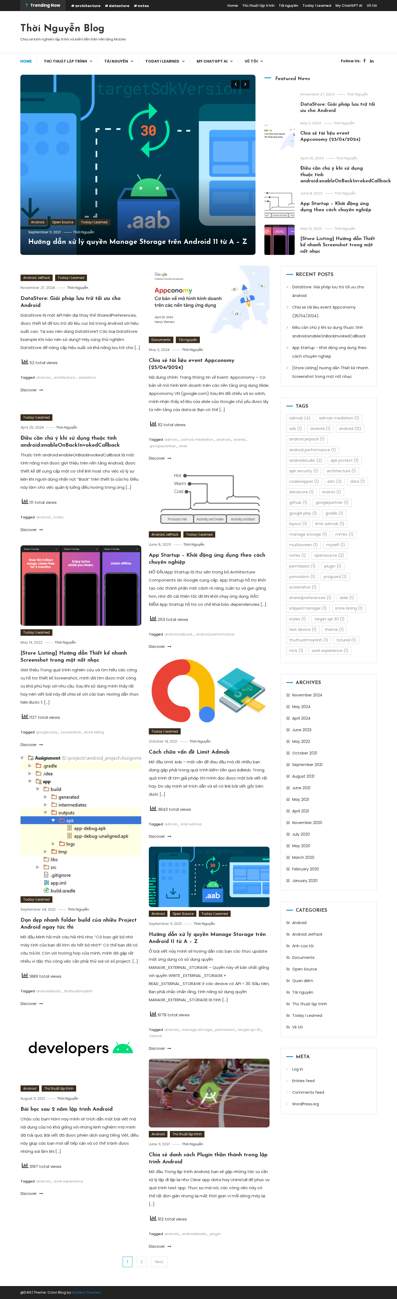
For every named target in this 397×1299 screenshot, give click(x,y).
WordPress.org (305, 1104)
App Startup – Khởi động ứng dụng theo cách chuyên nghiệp (329, 352)
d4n (334, 481)
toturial (156, 1035)
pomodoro (302, 576)
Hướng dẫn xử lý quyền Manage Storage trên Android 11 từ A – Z (137, 242)
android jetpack (178, 634)
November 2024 (307, 695)
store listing (94, 732)
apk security (303, 471)
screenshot (71, 732)
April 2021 (300, 811)
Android (37, 222)
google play (47, 732)
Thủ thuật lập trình (258, 5)
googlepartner (163, 446)
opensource (329, 555)
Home (232, 5)
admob (171, 439)
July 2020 (301, 834)
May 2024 (301, 706)
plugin (215, 1233)
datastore (119, 5)
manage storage (197, 1029)
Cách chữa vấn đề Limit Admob (189, 752)
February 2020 (305, 869)
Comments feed (308, 1092)
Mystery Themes (86, 1292)
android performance (215, 634)
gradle (334, 513)
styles (297, 619)
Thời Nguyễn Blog (62, 29)
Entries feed (303, 1080)
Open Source (62, 222)
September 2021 (307, 764)
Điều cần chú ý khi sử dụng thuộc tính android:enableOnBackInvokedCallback (329, 332)
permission (225, 1029)
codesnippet (304, 481)
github (298, 502)
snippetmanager (308, 608)
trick (296, 650)
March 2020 (303, 857)
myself (335, 545)
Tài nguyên (288, 5)
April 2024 (301, 718)
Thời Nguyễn (83, 232)
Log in (297, 1069)
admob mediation (197, 439)
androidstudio (48, 991)
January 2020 (305, 880)
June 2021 (301, 788)
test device (303, 629)
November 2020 (307, 822)
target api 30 (249, 1029)
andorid (43, 517)
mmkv (344, 534)
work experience (68, 1181)
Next (159, 1261)
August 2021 (303, 776)
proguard (335, 576)
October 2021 (304, 753)
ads (295, 428)
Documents (161, 339)
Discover (29, 390)
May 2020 (301, 846)
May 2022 (301, 741)
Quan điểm (302, 980)
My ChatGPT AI (348, 5)
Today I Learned (316, 5)
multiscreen (303, 545)
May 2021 (300, 799)
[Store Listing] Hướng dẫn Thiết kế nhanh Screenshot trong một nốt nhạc (337, 245)
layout (298, 524)
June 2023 (301, 730)
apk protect (345, 460)
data (357, 481)
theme (334, 629)
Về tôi (372, 5)
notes (143, 5)
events (239, 439)
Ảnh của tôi (303, 946)
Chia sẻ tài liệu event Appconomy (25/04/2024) (324, 312)
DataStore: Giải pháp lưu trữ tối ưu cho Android (328, 291)
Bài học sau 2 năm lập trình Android (67, 1109)
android (43, 377)
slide (183, 446)
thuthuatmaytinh (78, 991)
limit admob (191, 824)
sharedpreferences (310, 597)
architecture (87, 5)
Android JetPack (36, 277)
